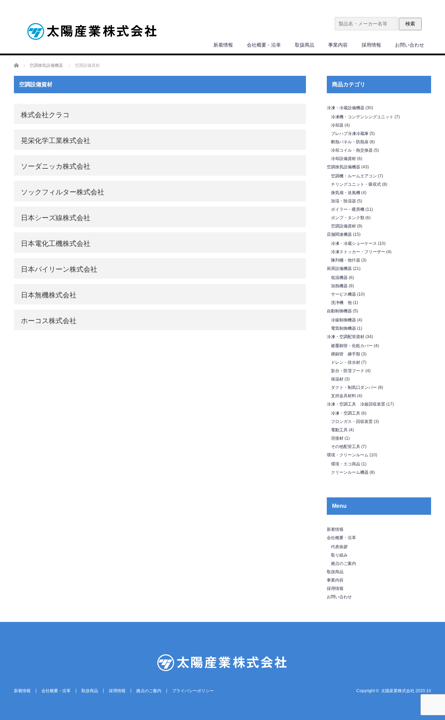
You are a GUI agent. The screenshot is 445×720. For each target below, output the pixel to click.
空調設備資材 (343, 226)
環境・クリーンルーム (348, 455)
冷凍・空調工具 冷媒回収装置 (356, 404)
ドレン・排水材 (345, 362)
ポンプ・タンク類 (347, 217)
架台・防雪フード (347, 370)
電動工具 (339, 429)
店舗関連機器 (339, 234)
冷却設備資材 (343, 158)
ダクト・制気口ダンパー (354, 387)
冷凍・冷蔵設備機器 (345, 107)
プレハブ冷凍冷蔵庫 (350, 133)
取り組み (339, 555)
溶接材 (337, 438)
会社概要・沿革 (264, 45)
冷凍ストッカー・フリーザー (358, 251)
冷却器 (337, 125)
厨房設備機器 (339, 268)
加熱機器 (339, 285)
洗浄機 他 (341, 302)
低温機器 (339, 277)
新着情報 (223, 45)
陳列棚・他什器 (345, 260)
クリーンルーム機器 (350, 472)
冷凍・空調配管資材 (345, 336)
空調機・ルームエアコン (354, 176)
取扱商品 (304, 45)
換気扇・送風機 (345, 192)
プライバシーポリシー (193, 691)
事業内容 (338, 45)
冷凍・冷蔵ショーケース (354, 243)
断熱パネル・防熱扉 (350, 141)
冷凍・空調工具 (345, 413)
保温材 (337, 379)
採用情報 (371, 45)
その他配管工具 (345, 446)
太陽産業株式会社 (397, 690)
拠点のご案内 (343, 563)
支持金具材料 (343, 395)
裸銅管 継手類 (345, 354)
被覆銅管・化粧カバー (352, 345)
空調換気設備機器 (343, 167)
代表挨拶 (339, 546)
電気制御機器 (343, 328)
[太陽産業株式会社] (92, 32)
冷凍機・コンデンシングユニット (362, 116)
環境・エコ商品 (345, 464)
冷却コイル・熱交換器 (352, 150)
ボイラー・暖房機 (347, 209)
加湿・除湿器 (343, 201)
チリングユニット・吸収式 (356, 184)
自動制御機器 (339, 311)
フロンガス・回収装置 (352, 421)
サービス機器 (343, 294)
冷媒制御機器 (343, 320)
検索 (410, 23)
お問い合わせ (409, 45)
